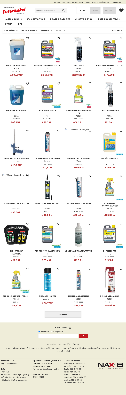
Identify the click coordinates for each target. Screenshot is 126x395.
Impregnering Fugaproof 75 (78, 112)
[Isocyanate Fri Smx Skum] (78, 187)
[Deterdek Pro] (110, 235)
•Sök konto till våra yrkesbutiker (14, 380)
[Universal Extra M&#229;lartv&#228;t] (78, 235)
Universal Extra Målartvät (78, 251)
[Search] (63, 10)
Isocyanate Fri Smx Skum (78, 203)
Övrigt (9, 24)
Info (20, 24)
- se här (55, 369)
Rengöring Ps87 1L (47, 111)
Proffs (95, 10)
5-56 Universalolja (109, 296)
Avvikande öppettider (43, 369)
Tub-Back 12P (16, 251)
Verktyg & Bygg (84, 19)
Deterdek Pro (109, 251)
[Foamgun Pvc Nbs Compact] (16, 142)
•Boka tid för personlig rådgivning (15, 374)
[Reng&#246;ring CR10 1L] (110, 142)
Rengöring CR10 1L (109, 158)
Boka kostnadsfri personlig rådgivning (68, 2)
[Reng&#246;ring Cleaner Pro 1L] (47, 235)
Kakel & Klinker (13, 19)
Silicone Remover (47, 296)
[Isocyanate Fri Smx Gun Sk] (47, 142)
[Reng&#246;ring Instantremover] (110, 187)
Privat (82, 10)
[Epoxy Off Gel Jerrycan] (78, 142)
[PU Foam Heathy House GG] (16, 187)
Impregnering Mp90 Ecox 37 (109, 65)
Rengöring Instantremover (110, 204)
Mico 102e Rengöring (16, 65)
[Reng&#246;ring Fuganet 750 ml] (16, 280)
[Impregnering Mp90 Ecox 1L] (47, 49)
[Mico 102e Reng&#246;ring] (16, 49)
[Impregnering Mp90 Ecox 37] (110, 49)
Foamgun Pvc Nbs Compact (16, 158)
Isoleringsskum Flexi (78, 296)
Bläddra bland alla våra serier (97, 2)
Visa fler (63, 314)
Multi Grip (79, 65)
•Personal (5, 372)
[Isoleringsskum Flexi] (78, 280)
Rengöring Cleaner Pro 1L (47, 251)
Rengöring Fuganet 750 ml (16, 296)
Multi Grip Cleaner (110, 111)
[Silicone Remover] (47, 280)
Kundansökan (118, 2)
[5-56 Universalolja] (110, 280)
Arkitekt (109, 10)
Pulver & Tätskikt (60, 19)
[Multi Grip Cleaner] (110, 94)
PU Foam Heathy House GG (16, 203)
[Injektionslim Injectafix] (47, 187)
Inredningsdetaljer (109, 19)
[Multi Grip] (78, 49)
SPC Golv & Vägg (36, 19)
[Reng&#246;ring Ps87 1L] (47, 94)
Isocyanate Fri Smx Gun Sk (47, 158)
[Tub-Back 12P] (16, 235)
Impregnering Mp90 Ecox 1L (47, 65)
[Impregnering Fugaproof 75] (78, 94)
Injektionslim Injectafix (47, 203)
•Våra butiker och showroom (13, 377)
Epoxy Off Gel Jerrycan (78, 158)
